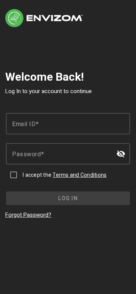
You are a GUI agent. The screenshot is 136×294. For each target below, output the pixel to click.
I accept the (65, 175)
